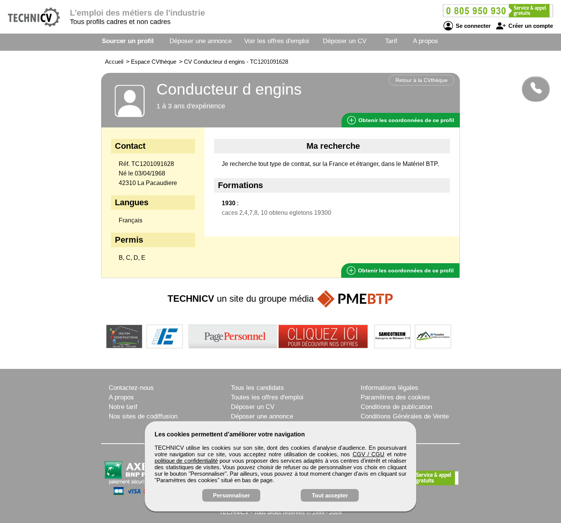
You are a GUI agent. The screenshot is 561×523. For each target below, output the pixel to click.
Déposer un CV (344, 41)
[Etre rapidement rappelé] (533, 88)
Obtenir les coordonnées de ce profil (405, 270)
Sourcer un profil (128, 41)
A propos (425, 41)
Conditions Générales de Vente (405, 416)
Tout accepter (330, 495)
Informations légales (389, 387)
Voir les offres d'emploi (276, 41)
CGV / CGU (369, 454)
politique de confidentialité (186, 460)
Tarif (391, 41)
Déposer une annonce (200, 41)
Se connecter (472, 26)
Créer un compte (530, 26)
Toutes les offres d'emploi (267, 397)
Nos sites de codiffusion (143, 416)
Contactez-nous (131, 387)
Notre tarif (123, 406)
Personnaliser (231, 495)
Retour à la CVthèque (421, 80)
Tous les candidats (257, 387)
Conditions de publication (396, 406)
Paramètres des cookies (395, 397)
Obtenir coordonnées (405, 120)
